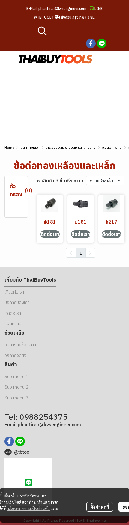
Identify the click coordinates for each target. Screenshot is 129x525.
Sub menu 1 (16, 376)
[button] (73, 31)
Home (9, 147)
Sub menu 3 (16, 398)
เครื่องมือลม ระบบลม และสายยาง (70, 147)
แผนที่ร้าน (12, 324)
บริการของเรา (17, 302)
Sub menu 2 (16, 387)
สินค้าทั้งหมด (30, 147)
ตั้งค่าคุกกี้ (99, 506)
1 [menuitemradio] (81, 252)
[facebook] (91, 43)
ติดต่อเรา (12, 313)
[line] (101, 43)
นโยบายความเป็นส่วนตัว (29, 508)
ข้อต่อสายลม (112, 147)
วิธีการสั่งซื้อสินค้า (20, 345)
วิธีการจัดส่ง (15, 355)
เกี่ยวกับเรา (14, 292)
